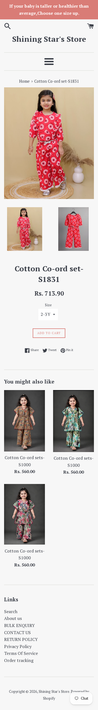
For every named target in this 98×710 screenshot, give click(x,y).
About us (13, 618)
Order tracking (18, 660)
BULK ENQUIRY (19, 625)
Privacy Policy (18, 646)
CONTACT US (17, 632)
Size (48, 305)
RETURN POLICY (21, 639)
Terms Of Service (21, 653)
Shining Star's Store (49, 39)
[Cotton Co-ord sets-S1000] (24, 420)
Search (10, 611)
